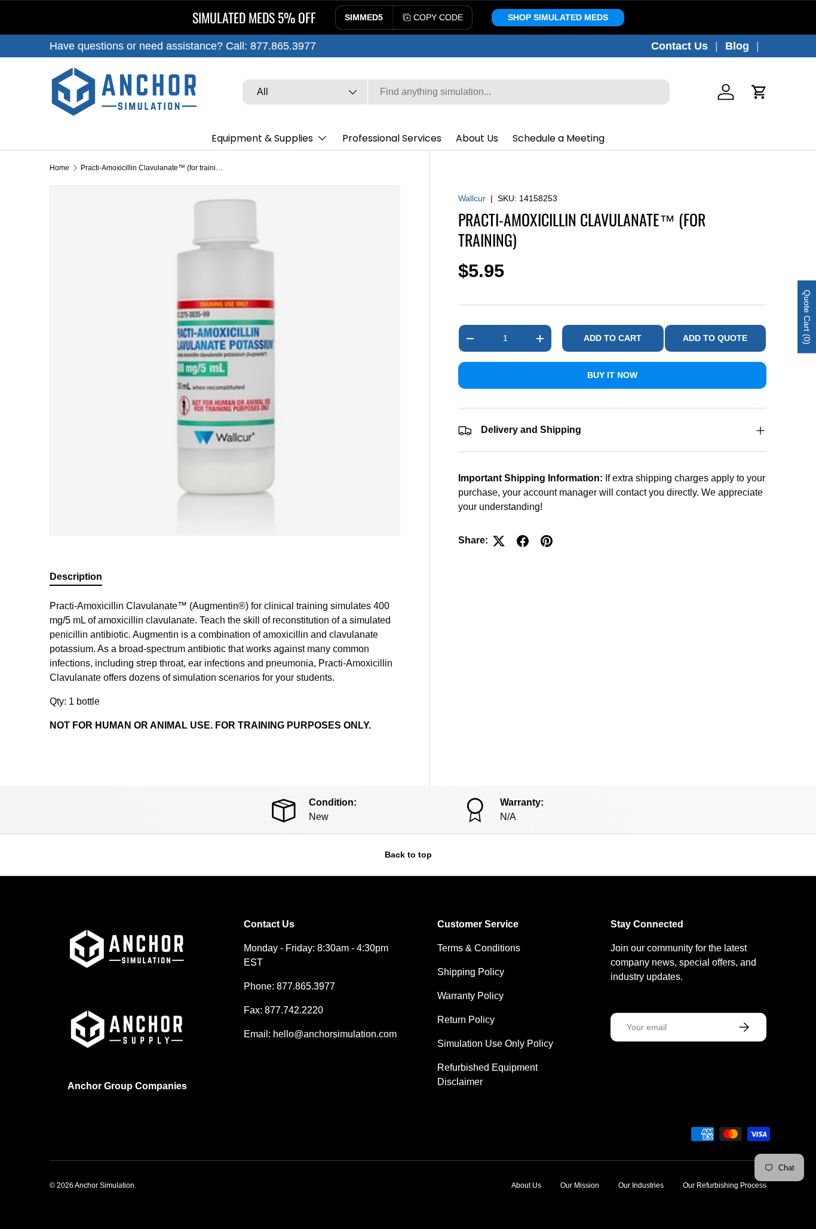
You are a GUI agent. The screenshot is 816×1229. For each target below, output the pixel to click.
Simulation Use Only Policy (495, 1043)
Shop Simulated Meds (558, 17)
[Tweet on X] (499, 541)
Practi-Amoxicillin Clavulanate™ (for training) (152, 168)
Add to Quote (715, 338)
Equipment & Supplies (262, 138)
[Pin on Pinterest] (547, 541)
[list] (225, 360)
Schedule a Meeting (559, 138)
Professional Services (391, 138)
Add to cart (613, 338)
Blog (737, 46)
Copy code (438, 17)
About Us (477, 138)
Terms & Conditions (478, 948)
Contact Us (679, 46)
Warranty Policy (470, 996)
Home (59, 168)
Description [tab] (76, 577)
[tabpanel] (225, 666)
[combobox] (456, 92)
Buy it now (612, 375)
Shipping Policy (470, 972)
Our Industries (641, 1185)
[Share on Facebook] (523, 541)
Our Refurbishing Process (724, 1185)
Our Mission (579, 1185)
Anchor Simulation (104, 1185)
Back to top (408, 854)
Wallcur (472, 198)
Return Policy (466, 1020)
